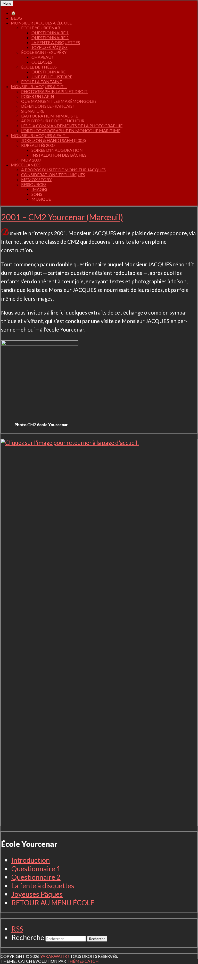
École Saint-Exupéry (44, 52)
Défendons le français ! (48, 106)
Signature (32, 110)
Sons (36, 194)
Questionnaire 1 (50, 32)
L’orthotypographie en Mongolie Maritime (70, 130)
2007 (31, 159)
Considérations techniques (53, 174)
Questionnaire (48, 71)
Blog (16, 17)
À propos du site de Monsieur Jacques (63, 169)
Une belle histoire (51, 76)
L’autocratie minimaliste (49, 115)
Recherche (27, 937)
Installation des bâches (58, 155)
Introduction (30, 860)
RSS (17, 929)
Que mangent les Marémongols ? (58, 101)
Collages (41, 62)
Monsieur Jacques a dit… (39, 86)
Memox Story (36, 179)
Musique (41, 199)
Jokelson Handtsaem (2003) (53, 140)
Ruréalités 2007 (38, 145)
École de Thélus (39, 66)
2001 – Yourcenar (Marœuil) (62, 217)
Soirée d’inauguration (57, 150)
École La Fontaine (41, 81)
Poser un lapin (37, 96)
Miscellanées (25, 164)
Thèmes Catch (83, 961)
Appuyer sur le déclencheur (52, 120)
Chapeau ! (42, 57)
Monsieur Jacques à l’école (41, 22)
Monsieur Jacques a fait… (40, 135)
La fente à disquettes (55, 42)
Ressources (33, 184)
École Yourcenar (40, 27)
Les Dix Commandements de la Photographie (71, 125)
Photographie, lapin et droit (54, 91)
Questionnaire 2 (50, 37)
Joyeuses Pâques (49, 47)
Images (39, 189)
